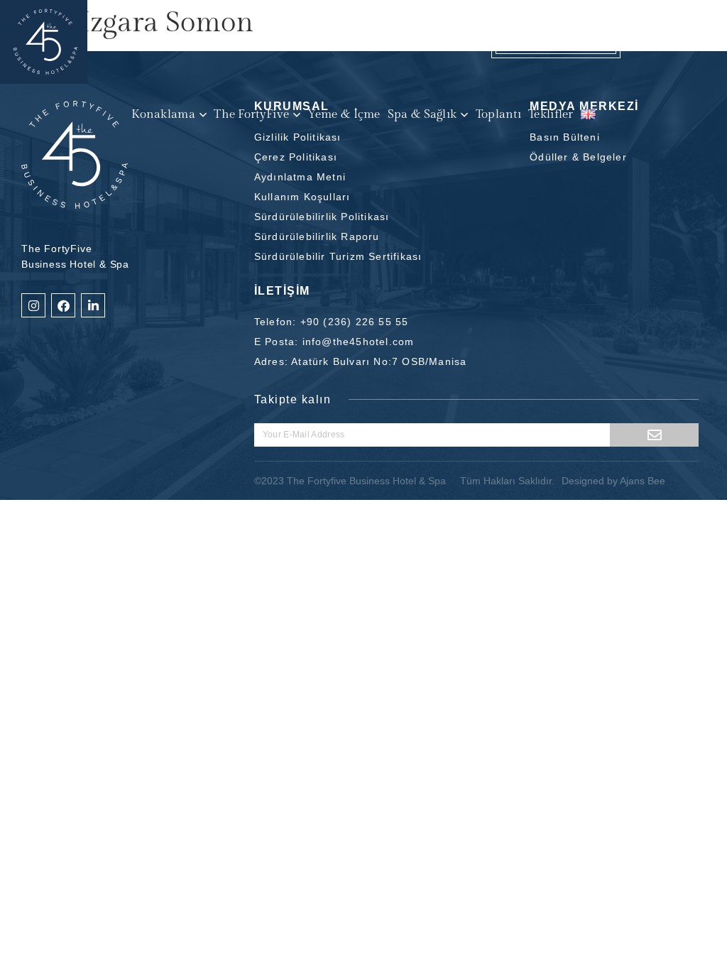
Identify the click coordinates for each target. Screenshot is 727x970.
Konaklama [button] (163, 115)
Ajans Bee (642, 480)
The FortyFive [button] (251, 115)
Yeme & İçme (343, 115)
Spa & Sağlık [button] (422, 115)
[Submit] (654, 435)
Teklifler (551, 115)
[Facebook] (63, 305)
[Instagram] (33, 305)
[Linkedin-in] (93, 305)
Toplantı (498, 115)
